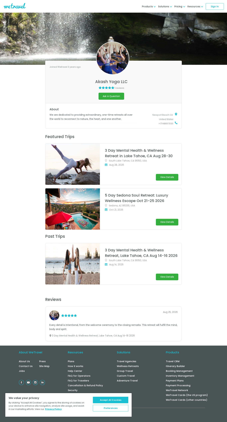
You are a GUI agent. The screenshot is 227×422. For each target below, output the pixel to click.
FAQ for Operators (79, 375)
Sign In (215, 6)
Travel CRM (172, 361)
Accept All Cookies (110, 400)
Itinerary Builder (175, 366)
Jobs (22, 371)
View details (167, 177)
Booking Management (179, 371)
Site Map (44, 366)
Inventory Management (180, 375)
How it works (75, 366)
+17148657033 (166, 123)
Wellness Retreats (128, 366)
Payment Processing (178, 385)
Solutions (123, 352)
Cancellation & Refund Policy (85, 385)
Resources (75, 352)
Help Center (75, 371)
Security (72, 390)
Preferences (110, 408)
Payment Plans (175, 380)
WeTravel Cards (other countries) (186, 400)
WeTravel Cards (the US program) (187, 395)
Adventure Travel (127, 380)
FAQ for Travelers (78, 380)
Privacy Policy (53, 409)
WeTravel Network (177, 390)
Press (42, 361)
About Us (24, 361)
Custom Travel (126, 375)
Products (172, 352)
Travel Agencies (126, 361)
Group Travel (125, 371)
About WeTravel (30, 352)
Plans (71, 361)
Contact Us (26, 366)
